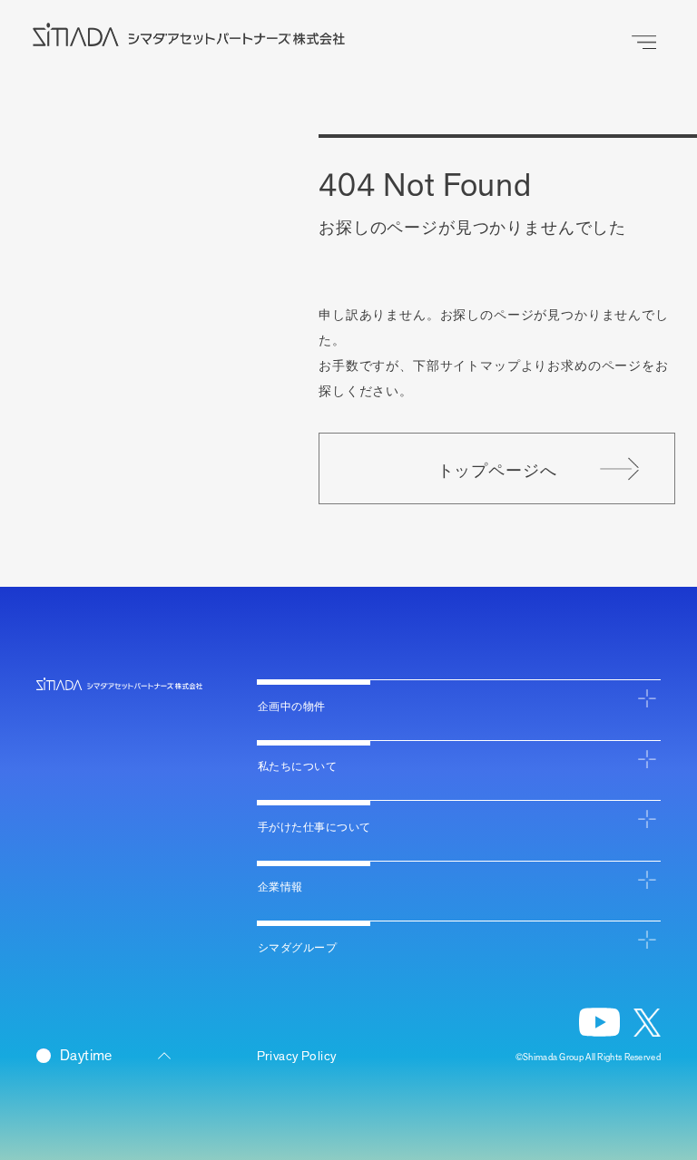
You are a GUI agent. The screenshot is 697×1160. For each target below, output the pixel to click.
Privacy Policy (297, 1056)
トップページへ (497, 469)
